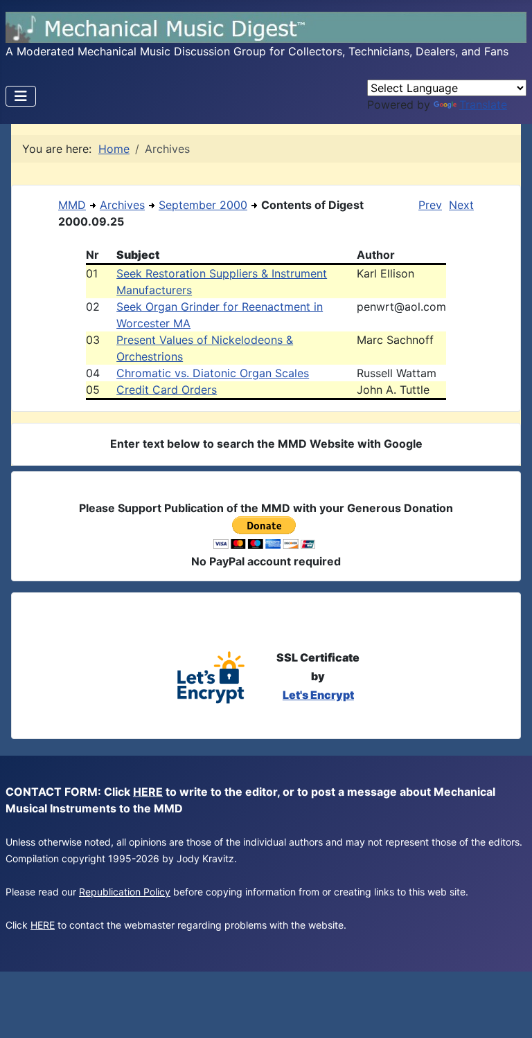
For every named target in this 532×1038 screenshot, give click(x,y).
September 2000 (203, 205)
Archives (122, 205)
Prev (430, 205)
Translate (483, 104)
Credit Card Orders (166, 390)
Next (461, 205)
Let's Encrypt (318, 695)
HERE (148, 792)
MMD (72, 205)
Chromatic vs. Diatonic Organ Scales (212, 373)
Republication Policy (124, 892)
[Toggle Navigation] (21, 96)
